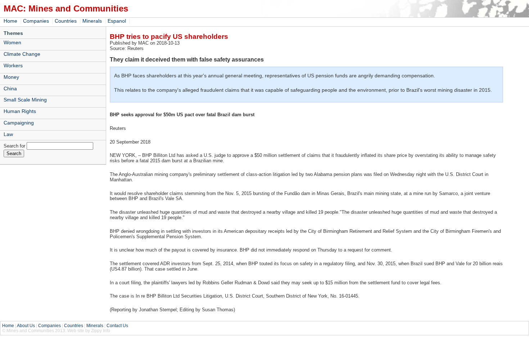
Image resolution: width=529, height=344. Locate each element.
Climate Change (22, 54)
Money (11, 77)
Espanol (117, 21)
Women (12, 42)
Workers (13, 65)
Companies (36, 21)
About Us (26, 325)
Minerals (92, 21)
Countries (66, 21)
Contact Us (117, 325)
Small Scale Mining (25, 100)
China (10, 88)
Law (8, 134)
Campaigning (19, 123)
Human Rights (20, 111)
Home (10, 21)
